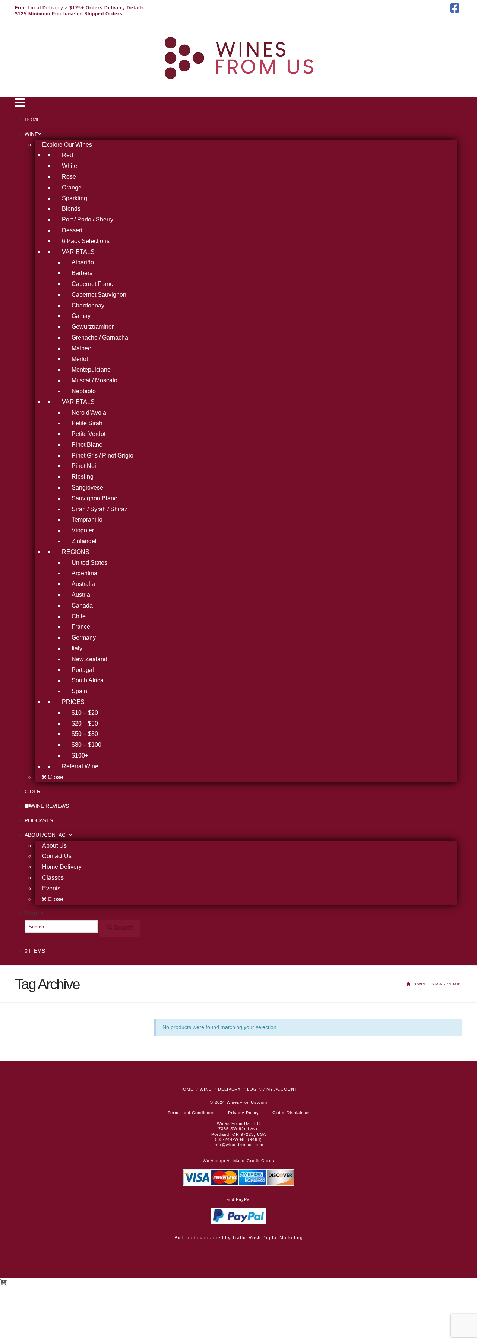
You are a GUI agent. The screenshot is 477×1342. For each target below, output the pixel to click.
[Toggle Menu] (20, 105)
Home (186, 1089)
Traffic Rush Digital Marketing (267, 1237)
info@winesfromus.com (238, 1144)
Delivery (229, 1089)
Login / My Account (272, 1089)
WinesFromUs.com (247, 1102)
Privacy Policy (243, 1112)
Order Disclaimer (290, 1112)
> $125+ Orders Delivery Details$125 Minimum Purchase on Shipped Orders (79, 10)
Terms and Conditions (191, 1112)
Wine (206, 1089)
